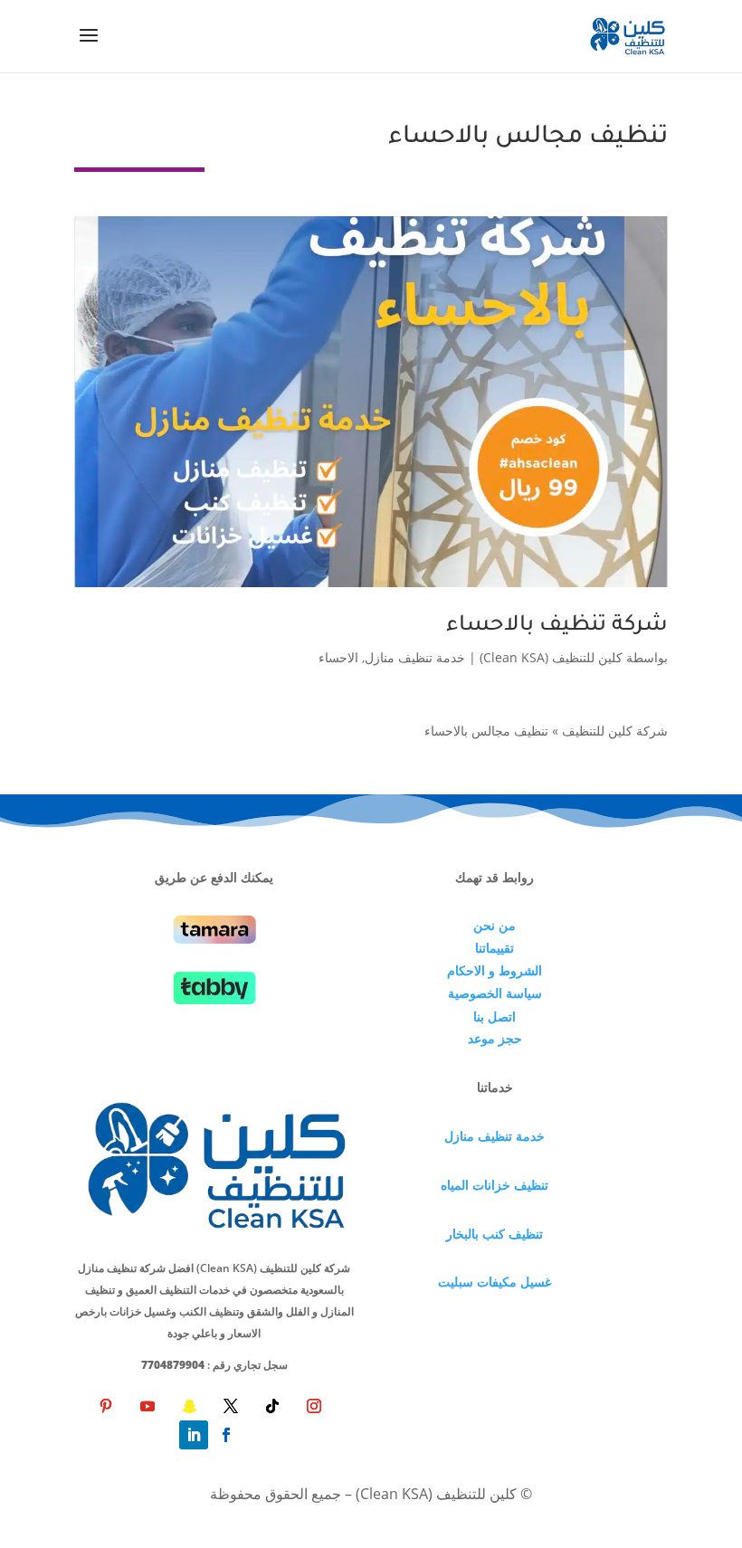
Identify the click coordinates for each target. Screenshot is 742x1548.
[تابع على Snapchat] (189, 1405)
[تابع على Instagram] (314, 1405)
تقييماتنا (494, 947)
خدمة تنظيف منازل (415, 657)
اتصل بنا (494, 1016)
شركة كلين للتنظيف (615, 730)
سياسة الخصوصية (495, 993)
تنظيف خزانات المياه (494, 1184)
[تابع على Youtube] (147, 1405)
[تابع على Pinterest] (105, 1405)
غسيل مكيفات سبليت (494, 1281)
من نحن (494, 925)
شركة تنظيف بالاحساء (557, 626)
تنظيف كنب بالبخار (494, 1233)
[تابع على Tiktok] (272, 1405)
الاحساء (338, 657)
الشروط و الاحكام (494, 970)
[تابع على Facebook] (226, 1434)
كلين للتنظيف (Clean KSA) (551, 657)
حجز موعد (495, 1038)
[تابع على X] (230, 1405)
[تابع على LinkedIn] (193, 1434)
